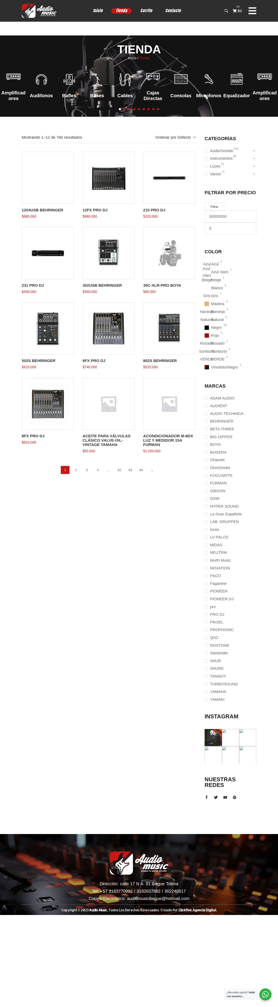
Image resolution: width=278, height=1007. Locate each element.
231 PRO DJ (33, 285)
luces (214, 529)
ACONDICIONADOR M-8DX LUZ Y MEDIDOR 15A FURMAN (168, 440)
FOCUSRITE (221, 475)
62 (119, 470)
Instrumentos (221, 158)
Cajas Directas (125, 95)
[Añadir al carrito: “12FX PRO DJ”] (108, 177)
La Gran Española (226, 514)
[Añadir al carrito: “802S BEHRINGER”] (169, 328)
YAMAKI (217, 699)
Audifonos (13, 95)
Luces (215, 166)
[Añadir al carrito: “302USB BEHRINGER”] (108, 253)
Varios (215, 174)
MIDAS (216, 545)
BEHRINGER (221, 421)
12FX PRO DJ (95, 210)
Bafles (41, 95)
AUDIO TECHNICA (226, 413)
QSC (214, 637)
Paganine (218, 583)
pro (213, 607)
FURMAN (218, 483)
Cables (97, 95)
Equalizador (208, 95)
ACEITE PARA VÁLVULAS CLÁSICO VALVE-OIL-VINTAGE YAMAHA (107, 440)
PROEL (216, 622)
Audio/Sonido (221, 151)
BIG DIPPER (221, 437)
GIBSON (217, 491)
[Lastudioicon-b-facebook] (206, 797)
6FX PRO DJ (94, 361)
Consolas (153, 95)
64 (141, 470)
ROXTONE (219, 645)
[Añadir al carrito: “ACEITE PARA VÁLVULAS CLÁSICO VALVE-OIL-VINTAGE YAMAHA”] (108, 404)
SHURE (217, 668)
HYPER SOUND (224, 506)
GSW (214, 498)
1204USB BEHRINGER (42, 210)
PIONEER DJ (221, 599)
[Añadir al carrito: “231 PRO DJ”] (47, 253)
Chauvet (217, 460)
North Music (220, 560)
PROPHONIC (222, 630)
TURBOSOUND (224, 684)
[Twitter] (216, 797)
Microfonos (181, 95)
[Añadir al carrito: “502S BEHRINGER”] (47, 328)
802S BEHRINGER (160, 361)
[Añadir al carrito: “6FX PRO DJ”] (108, 328)
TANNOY (218, 676)
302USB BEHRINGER (102, 285)
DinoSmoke (220, 468)
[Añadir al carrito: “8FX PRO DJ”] (47, 404)
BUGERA (218, 452)
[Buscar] (226, 11)
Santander (219, 653)
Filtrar (214, 206)
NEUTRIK (218, 552)
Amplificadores (237, 95)
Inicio (132, 58)
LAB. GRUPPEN (224, 522)
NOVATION (220, 568)
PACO (215, 576)
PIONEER (219, 591)
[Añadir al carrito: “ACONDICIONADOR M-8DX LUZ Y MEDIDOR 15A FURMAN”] (169, 404)
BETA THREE (222, 429)
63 (130, 470)
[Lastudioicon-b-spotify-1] (235, 797)
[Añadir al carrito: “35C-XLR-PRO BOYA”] (169, 253)
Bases (69, 95)
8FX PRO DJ (33, 436)
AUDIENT (218, 406)
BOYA (215, 444)
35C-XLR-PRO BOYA (162, 285)
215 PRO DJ (154, 210)
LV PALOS (219, 537)
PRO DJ (217, 614)
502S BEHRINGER (38, 361)
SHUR (215, 661)
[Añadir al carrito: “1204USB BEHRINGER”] (47, 177)
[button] (120, 109)
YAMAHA (218, 691)
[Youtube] (225, 797)
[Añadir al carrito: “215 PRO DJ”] (169, 177)
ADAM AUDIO (222, 398)
